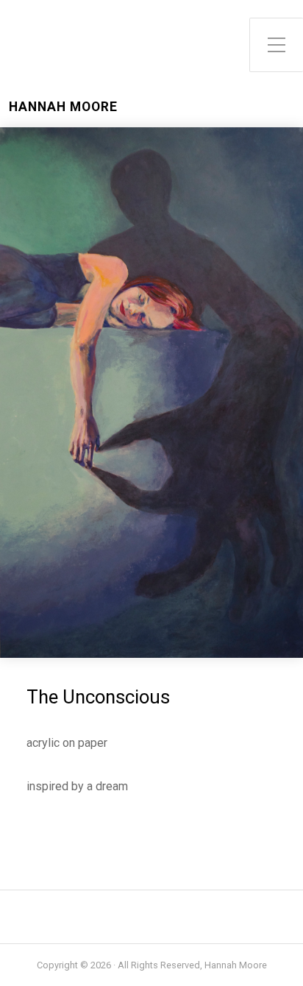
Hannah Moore (63, 107)
